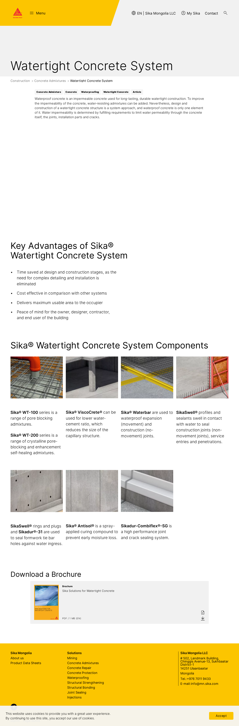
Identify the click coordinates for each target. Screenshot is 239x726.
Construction (20, 81)
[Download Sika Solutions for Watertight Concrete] (202, 618)
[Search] (226, 13)
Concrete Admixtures (50, 81)
